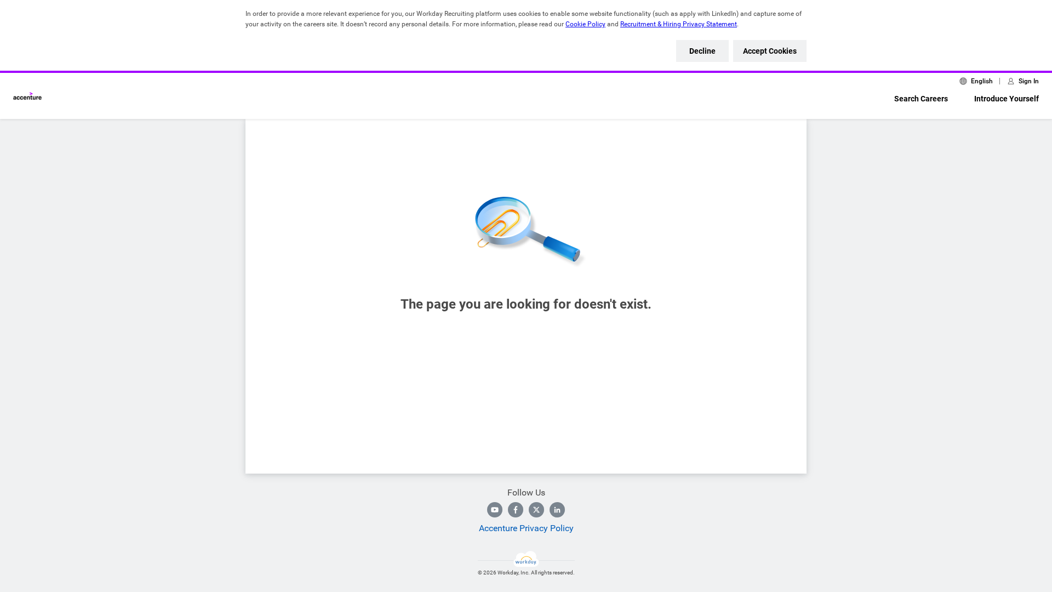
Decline (702, 51)
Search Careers (921, 98)
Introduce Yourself (1006, 98)
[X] (536, 509)
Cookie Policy (585, 24)
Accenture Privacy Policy (526, 528)
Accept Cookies (770, 51)
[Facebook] (515, 509)
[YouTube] (494, 509)
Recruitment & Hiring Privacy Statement (678, 24)
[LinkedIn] (557, 509)
